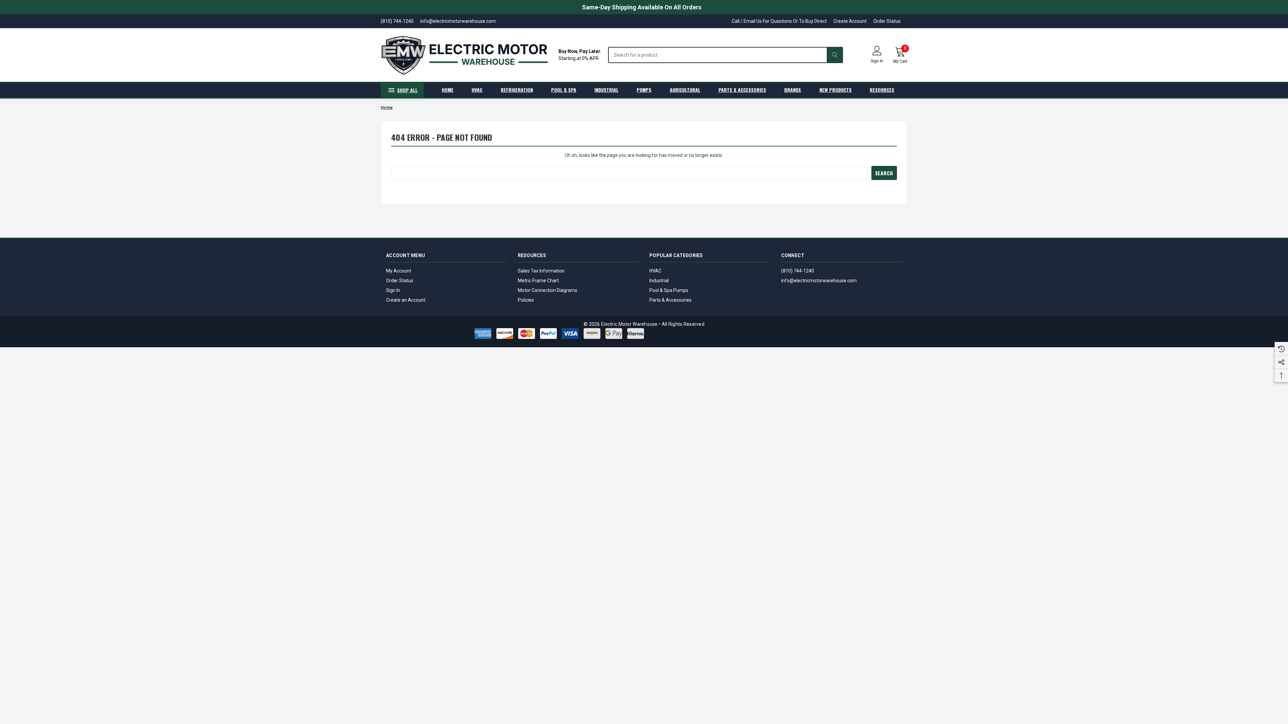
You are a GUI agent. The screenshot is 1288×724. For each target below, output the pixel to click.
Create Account (850, 21)
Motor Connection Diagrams (547, 290)
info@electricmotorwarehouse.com (819, 280)
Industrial (659, 280)
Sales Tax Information (541, 271)
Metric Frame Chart (538, 280)
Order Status (887, 21)
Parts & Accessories (670, 300)
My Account (398, 271)
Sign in (877, 61)
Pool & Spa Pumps (668, 290)
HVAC (655, 271)
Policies (526, 300)
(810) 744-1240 (797, 271)
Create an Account (406, 300)
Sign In (393, 290)
